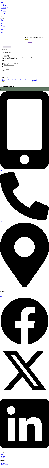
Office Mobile (1, 170)
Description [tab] (4, 47)
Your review (4, 70)
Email (3, 66)
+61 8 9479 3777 (1, 221)
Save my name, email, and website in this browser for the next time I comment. (13, 68)
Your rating (4, 69)
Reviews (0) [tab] (8, 47)
